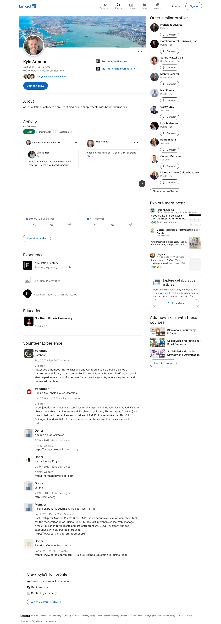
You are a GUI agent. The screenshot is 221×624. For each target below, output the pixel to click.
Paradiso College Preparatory (53, 545)
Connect (171, 34)
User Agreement (71, 615)
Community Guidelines (31, 621)
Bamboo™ (40, 355)
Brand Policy (169, 615)
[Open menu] (140, 51)
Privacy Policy (88, 615)
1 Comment (99, 218)
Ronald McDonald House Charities (56, 392)
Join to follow (35, 85)
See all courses (163, 363)
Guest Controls (185, 615)
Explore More (176, 303)
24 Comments (46, 218)
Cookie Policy (136, 615)
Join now (174, 6)
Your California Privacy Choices (112, 615)
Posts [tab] (29, 131)
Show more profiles (164, 191)
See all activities (37, 238)
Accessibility (55, 615)
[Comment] (52, 225)
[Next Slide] (142, 183)
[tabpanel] (82, 182)
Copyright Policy (153, 615)
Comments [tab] (45, 131)
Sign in (193, 6)
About (43, 615)
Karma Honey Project (48, 461)
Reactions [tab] (63, 131)
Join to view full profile (44, 602)
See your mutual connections (51, 76)
